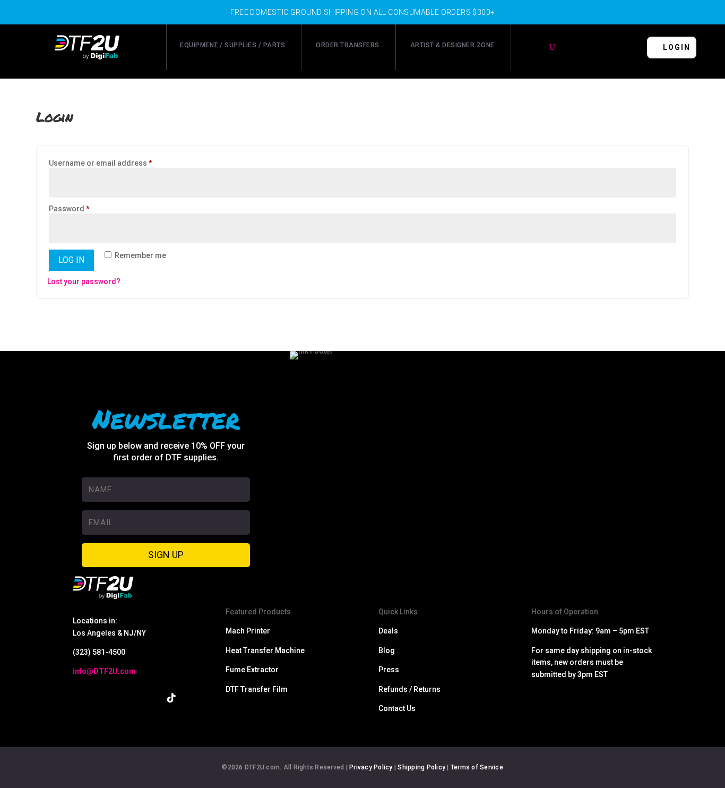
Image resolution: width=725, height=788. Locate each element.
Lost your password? (83, 281)
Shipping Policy (421, 767)
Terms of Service (477, 767)
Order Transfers (347, 45)
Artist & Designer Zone (452, 45)
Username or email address (116, 162)
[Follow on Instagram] (124, 697)
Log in (71, 260)
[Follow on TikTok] (171, 697)
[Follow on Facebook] (78, 697)
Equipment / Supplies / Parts (232, 45)
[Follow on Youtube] (148, 697)
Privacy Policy (371, 767)
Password (85, 208)
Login (677, 47)
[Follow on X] (101, 697)
